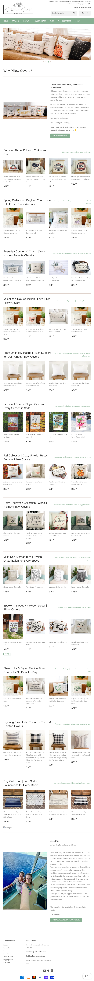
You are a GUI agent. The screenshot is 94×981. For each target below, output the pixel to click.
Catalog (15, 21)
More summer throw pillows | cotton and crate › (76, 156)
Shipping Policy (8, 963)
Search (5, 948)
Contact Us (6, 951)
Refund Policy (7, 957)
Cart (86, 13)
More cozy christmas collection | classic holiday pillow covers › (72, 508)
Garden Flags (40, 21)
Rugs (52, 21)
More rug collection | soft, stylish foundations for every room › (72, 787)
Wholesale (6, 966)
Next (86, 45)
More (77, 21)
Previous (7, 45)
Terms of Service (8, 960)
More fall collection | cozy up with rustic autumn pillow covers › (72, 461)
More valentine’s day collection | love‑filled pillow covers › (74, 304)
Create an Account (86, 7)
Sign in (76, 7)
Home (5, 21)
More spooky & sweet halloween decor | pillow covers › (74, 611)
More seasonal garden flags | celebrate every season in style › (73, 409)
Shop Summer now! (60, 139)
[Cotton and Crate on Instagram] (52, 974)
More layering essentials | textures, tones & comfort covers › (73, 727)
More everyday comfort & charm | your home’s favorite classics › (72, 257)
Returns (5, 954)
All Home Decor (64, 21)
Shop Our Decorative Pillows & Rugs (66, 923)
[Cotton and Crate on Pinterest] (48, 974)
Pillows (25, 21)
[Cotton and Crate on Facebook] (44, 974)
